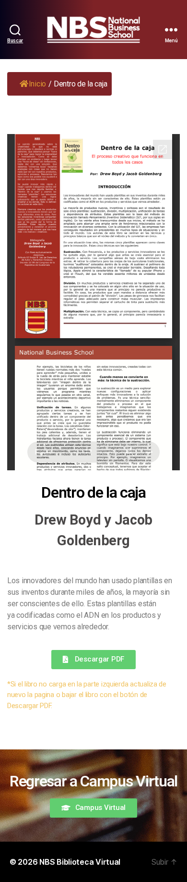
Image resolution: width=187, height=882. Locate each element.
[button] (93, 659)
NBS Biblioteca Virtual (79, 862)
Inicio (37, 83)
